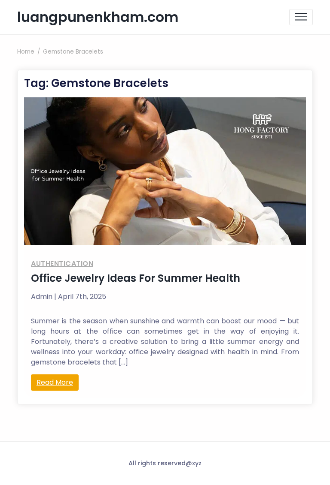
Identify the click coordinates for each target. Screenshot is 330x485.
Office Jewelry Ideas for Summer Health (135, 278)
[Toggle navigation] (301, 17)
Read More (55, 382)
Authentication (62, 263)
